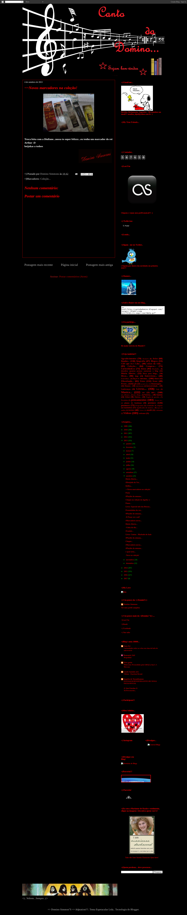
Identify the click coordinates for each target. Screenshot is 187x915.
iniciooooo (140, 386)
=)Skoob (124, 624)
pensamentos (139, 399)
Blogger (135, 909)
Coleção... (45, 178)
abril (128, 454)
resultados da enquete (155, 405)
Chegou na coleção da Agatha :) (138, 500)
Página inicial (69, 264)
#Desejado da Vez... (133, 482)
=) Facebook (126, 628)
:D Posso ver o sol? (133, 517)
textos (131, 410)
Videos (127, 413)
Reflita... (129, 486)
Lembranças (126, 389)
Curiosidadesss (128, 368)
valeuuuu (159, 410)
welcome (142, 413)
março (128, 451)
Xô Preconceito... (130, 690)
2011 (126, 433)
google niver (145, 384)
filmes (156, 379)
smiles (123, 410)
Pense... (128, 503)
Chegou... (129, 541)
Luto (157, 389)
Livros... (141, 388)
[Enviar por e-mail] (82, 174)
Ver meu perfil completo (130, 608)
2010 (126, 430)
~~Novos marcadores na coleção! (138, 489)
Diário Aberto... (128, 373)
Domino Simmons (130, 604)
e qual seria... (131, 552)
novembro (130, 560)
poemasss (125, 405)
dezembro (130, 563)
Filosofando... (127, 381)
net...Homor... (126, 395)
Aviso (155, 358)
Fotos (142, 381)
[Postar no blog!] (84, 174)
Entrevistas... (151, 376)
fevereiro (129, 447)
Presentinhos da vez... (134, 510)
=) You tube (125, 632)
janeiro (129, 444)
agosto (128, 469)
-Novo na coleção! (132, 555)
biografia (140, 361)
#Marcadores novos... (134, 521)
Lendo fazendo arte (131, 672)
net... (153, 392)
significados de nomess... (145, 408)
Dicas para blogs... (150, 373)
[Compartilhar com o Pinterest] (91, 174)
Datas (143, 368)
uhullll (149, 410)
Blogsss (154, 361)
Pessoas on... (159, 400)
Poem (128, 493)
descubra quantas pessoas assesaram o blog (139, 371)
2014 (126, 568)
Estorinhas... (125, 379)
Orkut (127, 397)
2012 (126, 437)
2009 (126, 426)
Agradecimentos (128, 358)
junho (128, 462)
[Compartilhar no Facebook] (89, 174)
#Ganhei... (130, 531)
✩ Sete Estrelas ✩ (131, 688)
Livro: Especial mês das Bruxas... (138, 507)
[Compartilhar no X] (86, 174)
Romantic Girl (129, 655)
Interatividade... (152, 386)
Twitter (141, 410)
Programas (139, 405)
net (143, 393)
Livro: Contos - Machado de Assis (138, 534)
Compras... (151, 366)
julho (128, 465)
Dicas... (124, 376)
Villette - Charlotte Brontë (133, 674)
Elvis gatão (128, 663)
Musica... (126, 392)
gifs (135, 384)
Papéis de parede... (153, 397)
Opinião (159, 395)
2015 (126, 571)
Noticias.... (148, 395)
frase (155, 381)
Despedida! (128, 657)
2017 (126, 578)
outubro (129, 476)
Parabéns (124, 400)
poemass (152, 403)
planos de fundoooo (133, 403)
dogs (136, 376)
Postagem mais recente (38, 264)
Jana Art (127, 646)
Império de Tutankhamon (134, 679)
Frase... (124, 383)
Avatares (145, 359)
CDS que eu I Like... (131, 363)
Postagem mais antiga (99, 264)
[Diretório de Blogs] (129, 763)
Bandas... (125, 361)
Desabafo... (156, 369)
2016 (126, 575)
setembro (130, 472)
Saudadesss (128, 408)
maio (128, 458)
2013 (126, 441)
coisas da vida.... (155, 363)
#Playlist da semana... (134, 496)
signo (158, 408)
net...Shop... (137, 395)
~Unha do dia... (132, 527)
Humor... (128, 386)
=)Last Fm (125, 620)
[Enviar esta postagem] (76, 173)
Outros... (138, 397)
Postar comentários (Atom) (73, 276)
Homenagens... (157, 384)
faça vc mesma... (140, 378)
